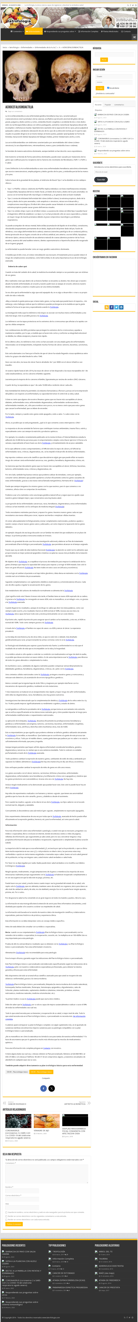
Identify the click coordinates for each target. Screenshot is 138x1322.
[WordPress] (136, 5)
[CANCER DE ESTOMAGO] (50, 1273)
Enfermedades (34, 31)
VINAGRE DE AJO (41, 1130)
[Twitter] (133, 5)
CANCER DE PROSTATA (109, 1287)
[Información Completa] (50, 1259)
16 (67, 1262)
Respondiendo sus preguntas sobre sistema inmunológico (20, 1303)
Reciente (98, 105)
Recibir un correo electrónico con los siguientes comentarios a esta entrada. (37, 1216)
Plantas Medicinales (110, 31)
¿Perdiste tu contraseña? (105, 93)
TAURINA (103, 1259)
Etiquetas (98, 110)
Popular (108, 105)
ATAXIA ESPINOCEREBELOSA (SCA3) (69, 1280)
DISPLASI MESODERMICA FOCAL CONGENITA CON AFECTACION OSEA (74, 1131)
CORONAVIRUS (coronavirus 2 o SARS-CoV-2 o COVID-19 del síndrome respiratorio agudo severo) (18, 1134)
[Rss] (128, 5)
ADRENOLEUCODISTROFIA (111, 1266)
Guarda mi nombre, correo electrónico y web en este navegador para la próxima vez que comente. (46, 1212)
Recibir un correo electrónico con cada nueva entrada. (29, 1220)
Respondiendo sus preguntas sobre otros (114, 151)
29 (67, 1254)
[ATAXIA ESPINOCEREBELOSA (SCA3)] (50, 1280)
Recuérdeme (114, 88)
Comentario (10, 1163)
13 (63, 1269)
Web (7, 1204)
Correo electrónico (13, 1195)
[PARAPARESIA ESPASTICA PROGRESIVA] (50, 1287)
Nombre (9, 1187)
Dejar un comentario (15, 111)
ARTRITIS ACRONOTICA (74, 1103)
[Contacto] (50, 1266)
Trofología (54, 307)
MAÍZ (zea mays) (106, 1273)
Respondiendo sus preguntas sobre (60, 31)
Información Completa (89, 31)
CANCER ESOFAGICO (17, 1103)
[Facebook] (130, 5)
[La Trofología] (9, 17)
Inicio (5, 31)
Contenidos (17, 31)
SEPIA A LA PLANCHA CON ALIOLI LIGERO (114, 122)
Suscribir (101, 180)
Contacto (127, 31)
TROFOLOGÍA (59, 1251)
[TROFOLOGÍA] (50, 1251)
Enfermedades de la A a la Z (45, 47)
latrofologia (14, 47)
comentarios (119, 105)
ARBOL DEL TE (105, 1251)
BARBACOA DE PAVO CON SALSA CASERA (113, 115)
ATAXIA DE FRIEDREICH (109, 1280)
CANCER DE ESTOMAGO (64, 1273)
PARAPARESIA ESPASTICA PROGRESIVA (70, 1287)
